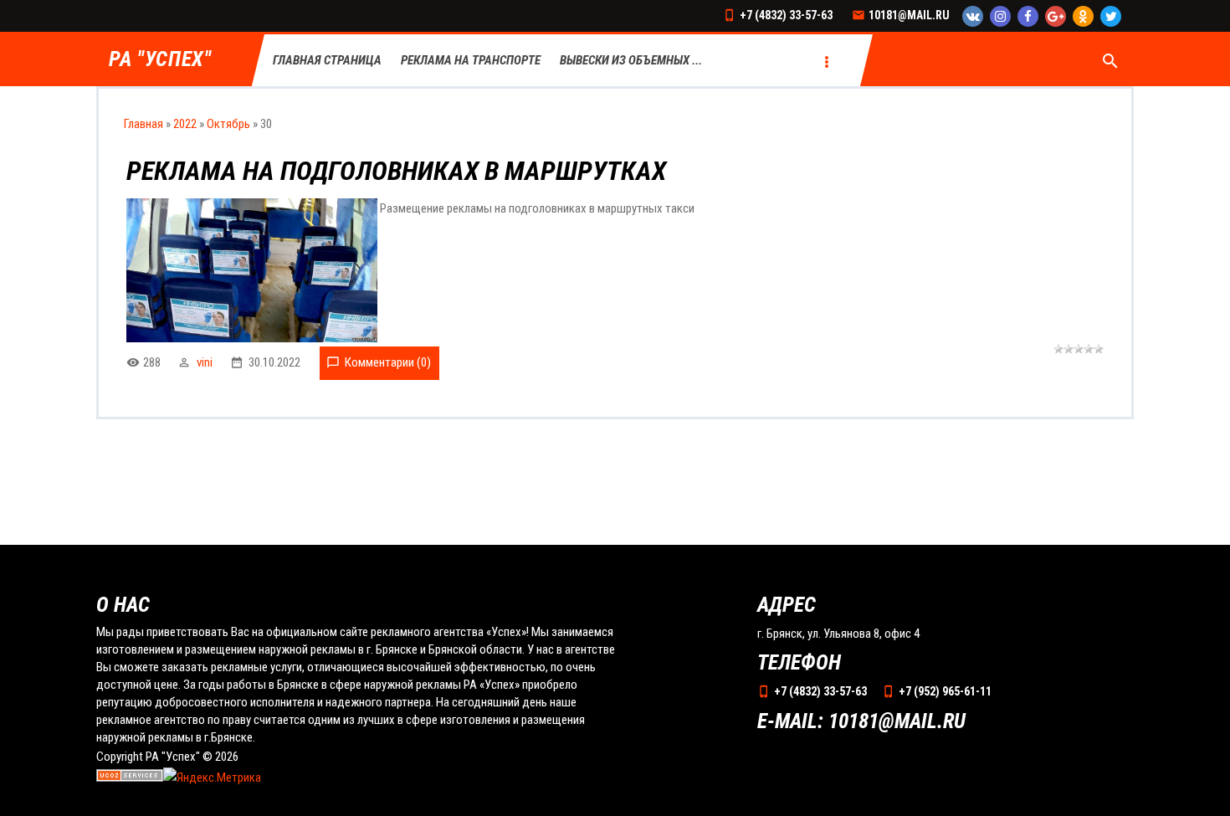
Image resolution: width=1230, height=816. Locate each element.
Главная (143, 123)
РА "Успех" (160, 59)
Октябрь (228, 123)
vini (205, 362)
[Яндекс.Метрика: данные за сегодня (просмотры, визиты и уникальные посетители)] (212, 778)
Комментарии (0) (388, 362)
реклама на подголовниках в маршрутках (396, 171)
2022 (185, 123)
